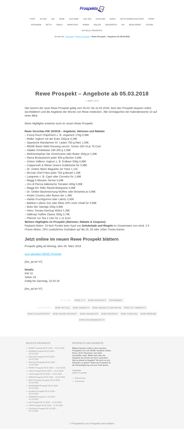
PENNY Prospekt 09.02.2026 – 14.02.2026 (47, 368)
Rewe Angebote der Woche (106, 308)
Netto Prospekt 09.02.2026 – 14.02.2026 (46, 371)
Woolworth (111, 25)
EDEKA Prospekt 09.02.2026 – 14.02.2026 (47, 377)
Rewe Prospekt (109, 314)
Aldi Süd (87, 19)
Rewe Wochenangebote (92, 320)
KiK (122, 25)
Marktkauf (72, 25)
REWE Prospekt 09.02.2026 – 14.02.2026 (46, 348)
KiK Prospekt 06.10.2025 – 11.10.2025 (45, 402)
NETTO (49, 25)
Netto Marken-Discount (132, 19)
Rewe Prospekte (83, 36)
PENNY (151, 19)
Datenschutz (80, 378)
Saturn (149, 25)
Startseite (69, 36)
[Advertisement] (92, 58)
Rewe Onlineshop (89, 314)
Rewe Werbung (148, 314)
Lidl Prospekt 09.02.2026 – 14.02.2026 (45, 374)
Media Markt (135, 25)
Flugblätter (76, 370)
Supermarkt (116, 300)
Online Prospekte (79, 373)
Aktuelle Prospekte (92, 31)
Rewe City (80, 300)
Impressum (79, 381)
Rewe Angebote (81, 308)
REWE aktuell (62, 308)
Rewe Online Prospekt (65, 314)
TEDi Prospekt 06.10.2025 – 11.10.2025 (46, 405)
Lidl (53, 19)
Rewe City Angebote (135, 308)
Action (43, 19)
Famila (59, 25)
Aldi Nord (74, 19)
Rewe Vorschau (129, 314)
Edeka (113, 19)
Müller (97, 25)
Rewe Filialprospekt (39, 314)
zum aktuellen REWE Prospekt (43, 253)
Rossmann (36, 25)
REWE (62, 19)
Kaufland (100, 19)
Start (32, 19)
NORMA (86, 25)
